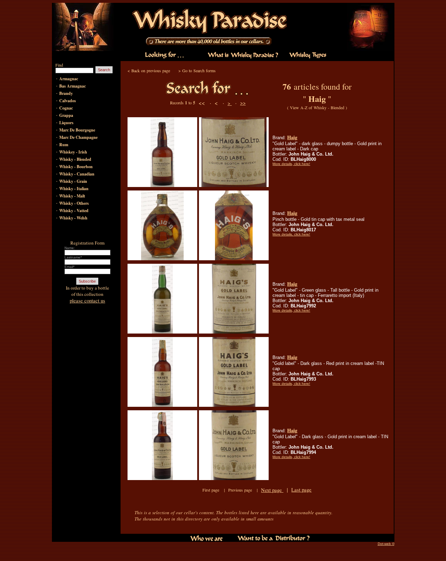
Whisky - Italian (74, 189)
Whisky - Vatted (74, 211)
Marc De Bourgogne (77, 130)
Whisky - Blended (75, 159)
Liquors (66, 123)
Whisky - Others (74, 203)
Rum (63, 145)
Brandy (66, 93)
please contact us (87, 300)
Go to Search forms (199, 70)
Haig (292, 137)
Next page (272, 490)
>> (243, 102)
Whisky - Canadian (76, 174)
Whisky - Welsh (73, 218)
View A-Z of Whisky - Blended (317, 107)
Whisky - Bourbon (76, 167)
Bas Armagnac (72, 86)
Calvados (67, 101)
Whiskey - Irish (73, 152)
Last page (301, 489)
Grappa (66, 115)
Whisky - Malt (72, 196)
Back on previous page (150, 70)
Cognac (66, 108)
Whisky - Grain (73, 181)
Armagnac (68, 79)
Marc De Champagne (78, 137)
